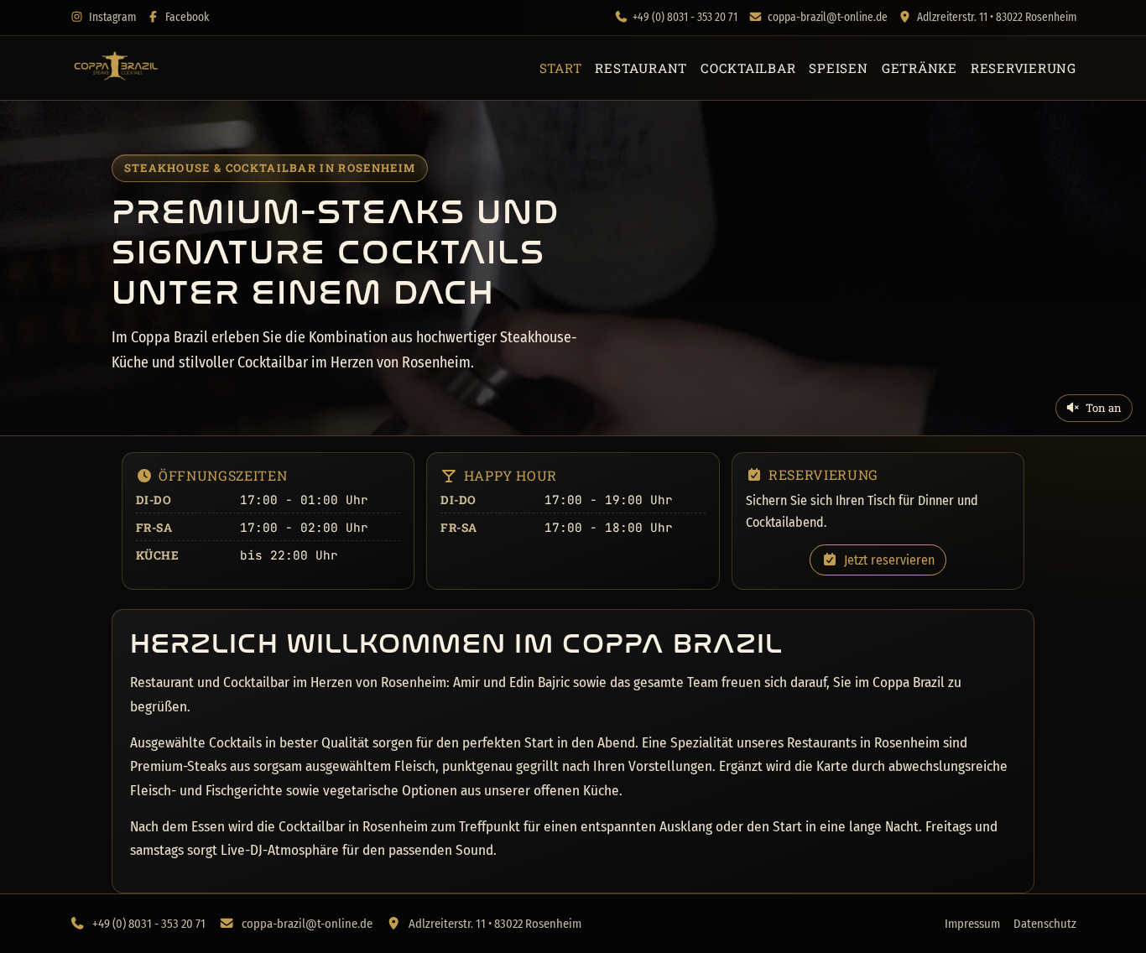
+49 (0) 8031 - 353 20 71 (685, 17)
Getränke (919, 68)
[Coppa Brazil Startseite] (115, 68)
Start (560, 68)
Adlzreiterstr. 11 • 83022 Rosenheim (996, 17)
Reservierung (1023, 68)
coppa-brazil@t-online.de (828, 17)
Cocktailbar (748, 68)
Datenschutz (1044, 923)
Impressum (972, 923)
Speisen (838, 68)
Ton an (1104, 407)
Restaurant (641, 68)
